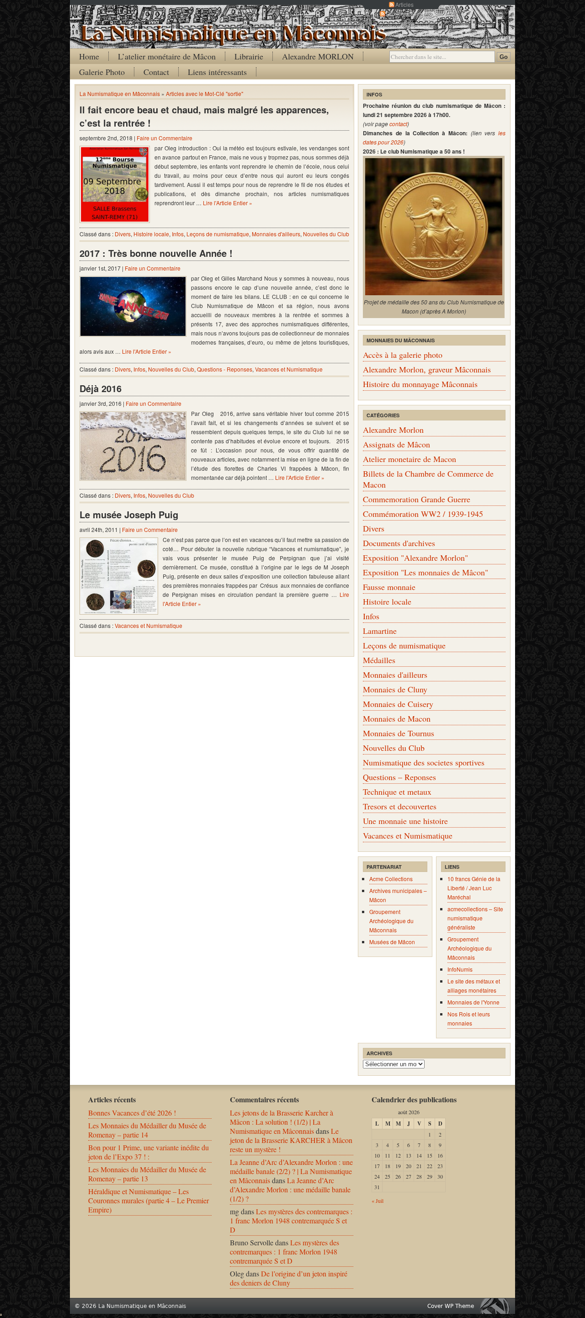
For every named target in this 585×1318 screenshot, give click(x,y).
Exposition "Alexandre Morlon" (415, 557)
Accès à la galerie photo (402, 354)
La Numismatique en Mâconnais (120, 93)
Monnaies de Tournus (398, 733)
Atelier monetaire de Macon (409, 458)
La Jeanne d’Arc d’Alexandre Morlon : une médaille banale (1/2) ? (290, 1189)
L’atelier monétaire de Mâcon (167, 56)
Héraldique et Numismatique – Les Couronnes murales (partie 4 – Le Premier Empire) (148, 1200)
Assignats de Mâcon (396, 444)
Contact (156, 71)
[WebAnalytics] (1, 1312)
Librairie (248, 56)
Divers (123, 234)
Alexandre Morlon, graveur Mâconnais (427, 369)
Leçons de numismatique (217, 234)
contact (398, 124)
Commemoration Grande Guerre (416, 499)
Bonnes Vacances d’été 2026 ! (132, 1112)
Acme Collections (391, 878)
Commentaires (404, 13)
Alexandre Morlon (393, 429)
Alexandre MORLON (318, 56)
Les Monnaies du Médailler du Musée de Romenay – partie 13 (147, 1173)
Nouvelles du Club (326, 234)
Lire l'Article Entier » (227, 203)
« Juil (377, 1200)
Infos (178, 234)
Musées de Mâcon (392, 942)
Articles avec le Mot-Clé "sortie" (204, 93)
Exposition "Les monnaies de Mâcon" (425, 572)
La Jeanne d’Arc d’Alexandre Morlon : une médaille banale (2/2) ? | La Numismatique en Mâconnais (291, 1171)
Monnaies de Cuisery (398, 703)
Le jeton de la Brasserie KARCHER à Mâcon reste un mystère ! (291, 1140)
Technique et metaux (397, 791)
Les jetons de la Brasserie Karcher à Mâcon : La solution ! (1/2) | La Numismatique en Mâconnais (281, 1122)
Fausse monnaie (389, 586)
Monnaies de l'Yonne (473, 1002)
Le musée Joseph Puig (129, 514)
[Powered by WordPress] (497, 1306)
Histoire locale (151, 234)
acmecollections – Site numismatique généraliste (475, 918)
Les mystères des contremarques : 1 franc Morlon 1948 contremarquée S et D (291, 1220)
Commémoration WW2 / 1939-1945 (423, 513)
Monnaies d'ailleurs (276, 234)
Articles (404, 4)
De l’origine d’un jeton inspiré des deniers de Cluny (288, 1278)
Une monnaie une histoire (405, 820)
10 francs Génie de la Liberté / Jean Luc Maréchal (473, 888)
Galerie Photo (102, 71)
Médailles (379, 659)
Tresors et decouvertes (399, 806)
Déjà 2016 (101, 388)
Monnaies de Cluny (395, 689)
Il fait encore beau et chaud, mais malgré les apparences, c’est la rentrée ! (204, 116)
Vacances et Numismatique (289, 369)
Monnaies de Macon (397, 718)
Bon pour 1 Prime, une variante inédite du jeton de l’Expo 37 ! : (148, 1152)
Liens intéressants (217, 71)
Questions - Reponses (224, 369)
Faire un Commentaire (164, 138)
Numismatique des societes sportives (423, 762)
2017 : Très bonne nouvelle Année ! (156, 253)
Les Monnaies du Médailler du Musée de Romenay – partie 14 (147, 1130)
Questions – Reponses (399, 776)
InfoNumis (460, 969)
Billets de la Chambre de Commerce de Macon (428, 479)
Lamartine (380, 630)
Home (89, 56)
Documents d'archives (399, 542)
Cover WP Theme (450, 1306)
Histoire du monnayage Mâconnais (420, 383)
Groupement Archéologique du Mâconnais (391, 921)
